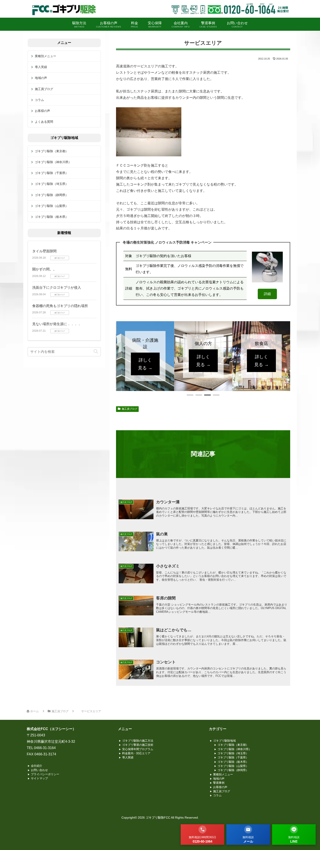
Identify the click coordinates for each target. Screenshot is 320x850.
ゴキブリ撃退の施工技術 (137, 744)
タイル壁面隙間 (44, 251)
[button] (190, 395)
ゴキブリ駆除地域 (224, 740)
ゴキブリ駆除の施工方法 (137, 740)
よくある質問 (44, 121)
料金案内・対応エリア (136, 753)
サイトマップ (39, 778)
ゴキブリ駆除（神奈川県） (53, 162)
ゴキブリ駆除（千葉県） (51, 173)
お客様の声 (42, 111)
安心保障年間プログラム (137, 749)
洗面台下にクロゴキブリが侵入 (56, 287)
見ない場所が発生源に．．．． (56, 324)
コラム (39, 100)
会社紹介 (36, 765)
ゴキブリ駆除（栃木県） (51, 216)
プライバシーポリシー (45, 774)
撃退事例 (218, 782)
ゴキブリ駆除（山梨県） (51, 206)
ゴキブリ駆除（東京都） (51, 151)
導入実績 (41, 67)
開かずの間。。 (44, 269)
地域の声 (41, 78)
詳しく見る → (145, 360)
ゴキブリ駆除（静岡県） (51, 195)
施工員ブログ (129, 408)
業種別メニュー (45, 56)
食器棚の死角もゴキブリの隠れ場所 (60, 306)
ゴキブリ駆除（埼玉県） (51, 184)
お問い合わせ (39, 770)
